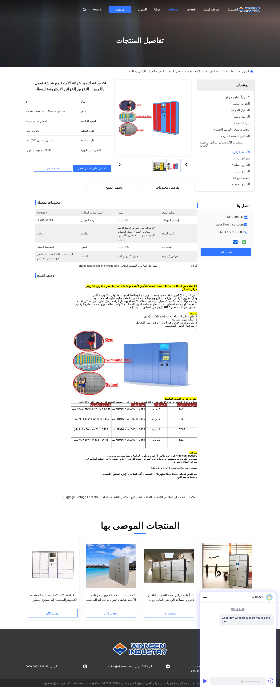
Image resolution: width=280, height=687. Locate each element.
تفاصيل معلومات (167, 187)
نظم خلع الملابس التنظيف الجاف (164, 497)
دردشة (120, 9)
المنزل (142, 9)
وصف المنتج (114, 187)
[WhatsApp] (244, 242)
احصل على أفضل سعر (92, 168)
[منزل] (249, 9)
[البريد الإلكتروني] (235, 242)
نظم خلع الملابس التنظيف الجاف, (121, 497)
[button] (247, 575)
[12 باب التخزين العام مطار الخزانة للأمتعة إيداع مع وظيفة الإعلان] (227, 565)
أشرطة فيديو (212, 9)
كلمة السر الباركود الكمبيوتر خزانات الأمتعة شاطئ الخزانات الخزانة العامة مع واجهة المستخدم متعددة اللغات (112, 598)
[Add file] (271, 681)
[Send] (205, 681)
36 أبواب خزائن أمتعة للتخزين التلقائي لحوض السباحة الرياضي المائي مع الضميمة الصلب (170, 598)
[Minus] (205, 597)
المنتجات (173, 9)
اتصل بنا (233, 9)
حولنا (157, 9)
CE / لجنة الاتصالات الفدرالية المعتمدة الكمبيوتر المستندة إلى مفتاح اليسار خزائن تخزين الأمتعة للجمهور (54, 598)
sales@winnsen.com (229, 224)
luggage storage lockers (80, 497)
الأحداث (191, 9)
